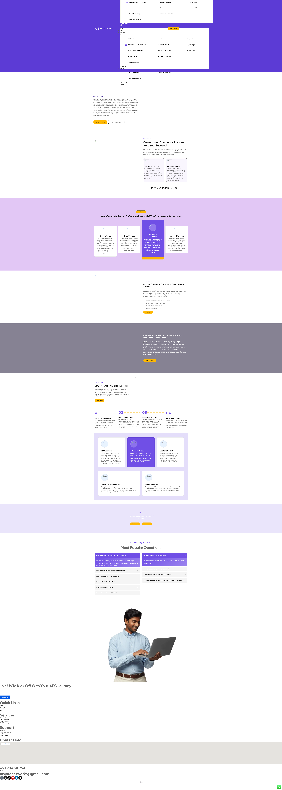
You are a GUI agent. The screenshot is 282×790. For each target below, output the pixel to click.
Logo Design (194, 2)
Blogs (122, 84)
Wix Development (165, 2)
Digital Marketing (133, 39)
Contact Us (124, 83)
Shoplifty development (165, 50)
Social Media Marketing (136, 8)
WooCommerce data (149, 343)
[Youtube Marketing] (126, 79)
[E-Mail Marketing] (126, 73)
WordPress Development (165, 39)
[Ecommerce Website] (156, 73)
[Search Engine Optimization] (127, 2)
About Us (123, 30)
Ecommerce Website (164, 72)
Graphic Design (192, 39)
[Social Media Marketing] (127, 8)
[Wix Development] (157, 2)
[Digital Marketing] (126, 39)
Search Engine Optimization (138, 2)
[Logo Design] (188, 2)
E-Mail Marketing (134, 72)
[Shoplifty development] (157, 8)
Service (122, 32)
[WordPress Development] (155, 39)
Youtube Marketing (135, 78)
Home (122, 28)
